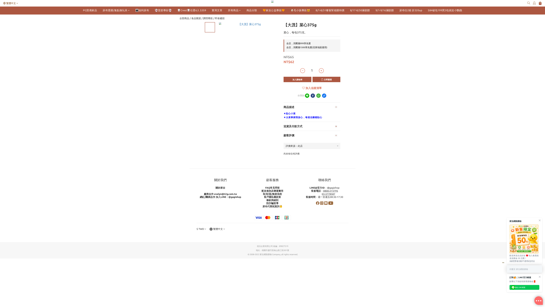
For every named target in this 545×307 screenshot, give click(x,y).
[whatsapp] (318, 96)
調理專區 (208, 18)
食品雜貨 (196, 18)
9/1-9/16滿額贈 (385, 10)
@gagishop (235, 197)
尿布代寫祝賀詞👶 (272, 206)
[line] (307, 96)
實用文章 (217, 10)
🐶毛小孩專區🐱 (300, 10)
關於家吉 (220, 187)
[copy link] (324, 96)
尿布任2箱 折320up (410, 10)
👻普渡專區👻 (163, 10)
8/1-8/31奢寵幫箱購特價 (330, 10)
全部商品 (184, 18)
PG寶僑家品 (90, 10)
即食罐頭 (220, 18)
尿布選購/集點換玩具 (115, 10)
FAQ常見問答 (272, 187)
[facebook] (313, 96)
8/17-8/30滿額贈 (360, 10)
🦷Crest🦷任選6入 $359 (191, 10)
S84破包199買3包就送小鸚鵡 (445, 10)
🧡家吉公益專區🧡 (274, 10)
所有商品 (233, 10)
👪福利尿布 (142, 10)
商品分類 (252, 10)
